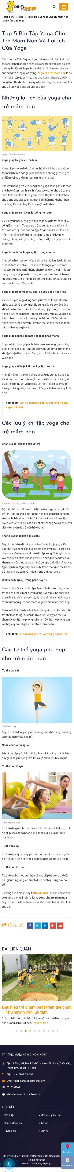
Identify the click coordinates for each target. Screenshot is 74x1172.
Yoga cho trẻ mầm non (51, 73)
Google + (53, 926)
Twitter (38, 926)
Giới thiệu (9, 1115)
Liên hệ (45, 1130)
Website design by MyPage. (37, 1163)
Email (60, 926)
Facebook (30, 926)
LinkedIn (45, 926)
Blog (21, 17)
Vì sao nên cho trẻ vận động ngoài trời (43, 634)
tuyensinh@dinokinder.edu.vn (29, 1080)
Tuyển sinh (10, 1130)
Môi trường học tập (51, 1115)
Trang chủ (9, 17)
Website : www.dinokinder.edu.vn (24, 1094)
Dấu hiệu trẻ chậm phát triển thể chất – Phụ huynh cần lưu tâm (36, 1010)
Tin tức (44, 1123)
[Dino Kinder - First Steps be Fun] (21, 7)
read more (40, 1022)
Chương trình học (13, 1123)
